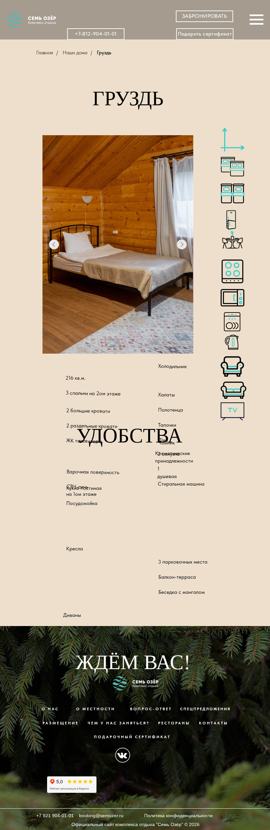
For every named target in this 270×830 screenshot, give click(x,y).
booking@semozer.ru (101, 815)
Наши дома (75, 52)
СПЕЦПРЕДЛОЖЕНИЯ (205, 709)
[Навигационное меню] (256, 19)
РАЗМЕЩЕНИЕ (60, 723)
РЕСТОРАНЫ (174, 723)
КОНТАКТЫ (213, 723)
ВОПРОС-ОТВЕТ (151, 709)
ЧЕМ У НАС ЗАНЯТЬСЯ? (118, 723)
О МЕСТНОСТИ (95, 709)
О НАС (50, 709)
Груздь (104, 52)
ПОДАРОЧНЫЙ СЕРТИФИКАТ (132, 737)
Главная (44, 52)
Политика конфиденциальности (178, 815)
